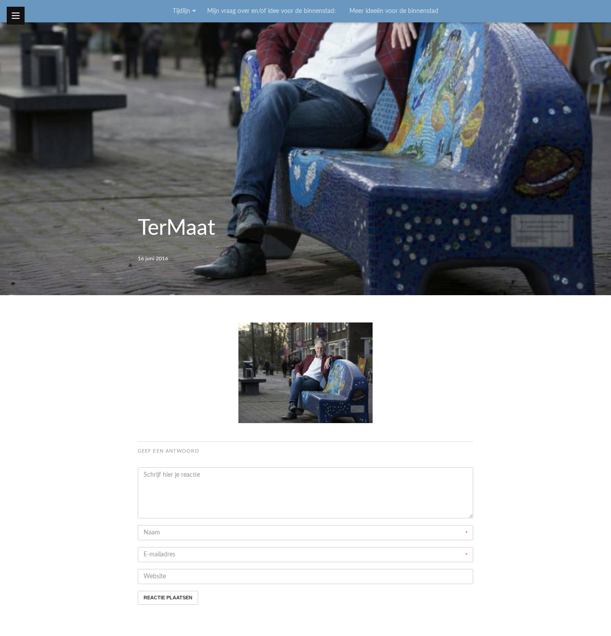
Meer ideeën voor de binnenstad (393, 11)
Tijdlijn (181, 11)
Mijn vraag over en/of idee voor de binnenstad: (271, 11)
